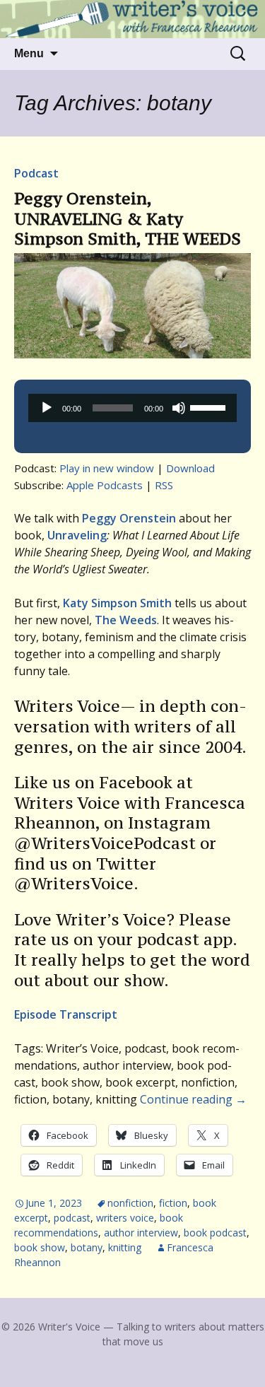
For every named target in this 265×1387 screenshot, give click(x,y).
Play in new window (106, 468)
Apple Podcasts (104, 485)
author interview (141, 1232)
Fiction (173, 1203)
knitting (124, 1247)
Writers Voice (125, 1217)
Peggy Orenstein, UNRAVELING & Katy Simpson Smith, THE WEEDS (127, 218)
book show (39, 1247)
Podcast (36, 173)
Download (190, 468)
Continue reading (193, 1099)
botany (86, 1247)
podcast (72, 1217)
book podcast (215, 1232)
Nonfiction (130, 1203)
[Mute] (179, 408)
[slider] (210, 406)
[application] (132, 408)
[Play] (47, 408)
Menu (29, 53)
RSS (164, 485)
